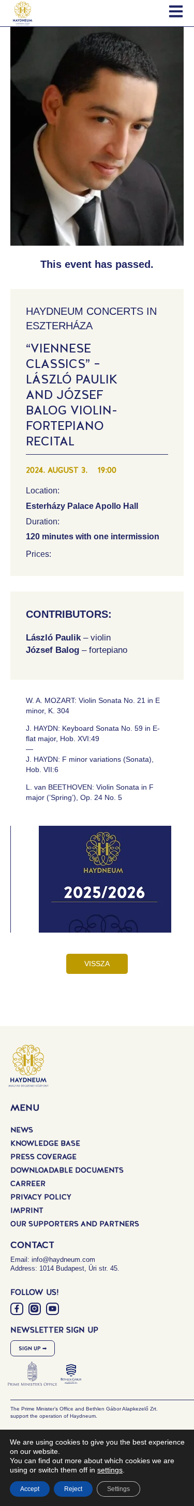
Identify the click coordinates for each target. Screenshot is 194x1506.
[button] (105, 887)
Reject (73, 1489)
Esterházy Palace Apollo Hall (82, 506)
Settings (118, 1489)
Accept (29, 1489)
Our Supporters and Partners (74, 1223)
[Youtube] (52, 1309)
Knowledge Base (45, 1143)
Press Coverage (43, 1156)
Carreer (28, 1183)
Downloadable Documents (67, 1170)
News (21, 1129)
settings (110, 1470)
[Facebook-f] (16, 1309)
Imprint (26, 1210)
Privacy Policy (40, 1196)
